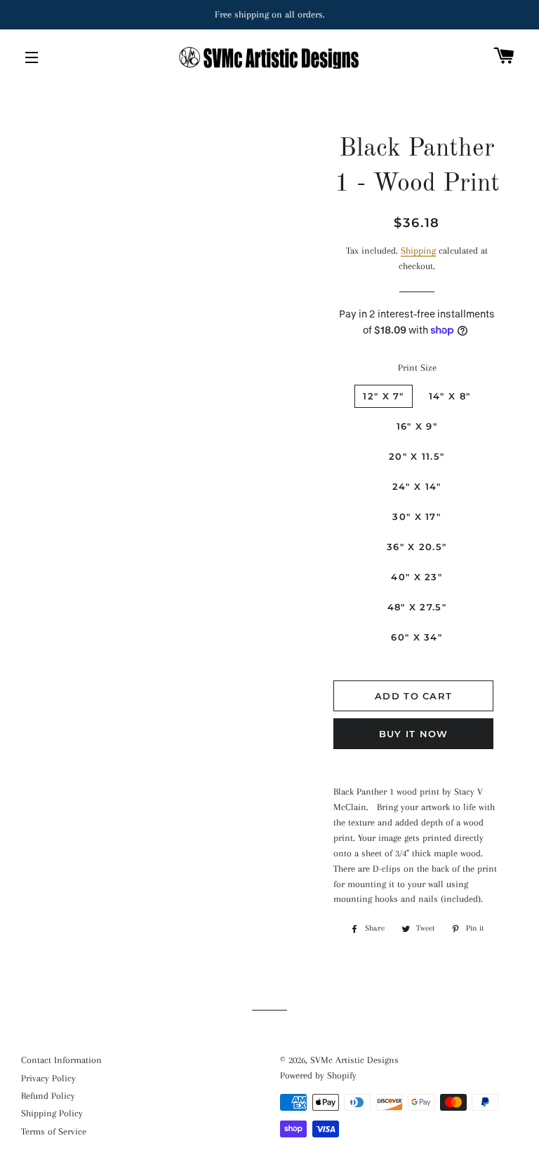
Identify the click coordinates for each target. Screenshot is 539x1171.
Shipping (418, 250)
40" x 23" (416, 576)
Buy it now (413, 733)
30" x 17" (416, 516)
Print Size (417, 367)
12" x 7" (383, 396)
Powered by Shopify (318, 1075)
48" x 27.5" (416, 606)
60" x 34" (416, 637)
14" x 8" (449, 396)
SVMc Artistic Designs (354, 1060)
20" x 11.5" (416, 456)
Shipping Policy (52, 1113)
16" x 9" (417, 426)
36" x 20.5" (416, 546)
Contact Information (61, 1060)
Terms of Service (53, 1131)
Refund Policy (48, 1095)
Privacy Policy (48, 1078)
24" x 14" (416, 486)
